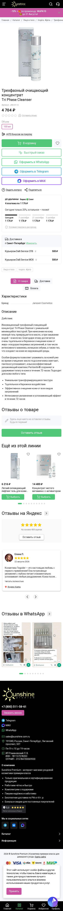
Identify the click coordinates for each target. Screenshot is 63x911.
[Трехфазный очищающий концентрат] (31, 55)
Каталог (16, 20)
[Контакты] (57, 4)
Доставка (45, 281)
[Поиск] (50, 4)
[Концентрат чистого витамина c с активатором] (46, 466)
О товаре (23, 281)
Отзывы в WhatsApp (23, 613)
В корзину (29, 143)
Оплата (34, 288)
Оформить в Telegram (34, 171)
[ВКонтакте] (13, 825)
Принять (14, 891)
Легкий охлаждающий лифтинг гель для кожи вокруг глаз (14, 490)
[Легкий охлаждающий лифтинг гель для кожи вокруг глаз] (16, 466)
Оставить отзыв (31, 432)
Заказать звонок (13, 713)
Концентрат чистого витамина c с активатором (46, 489)
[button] (20, 503)
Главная (5, 20)
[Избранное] (57, 143)
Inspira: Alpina (44, 20)
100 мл (7, 126)
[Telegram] (5, 825)
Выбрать (15, 497)
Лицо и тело (28, 20)
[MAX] (22, 825)
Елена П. (19, 554)
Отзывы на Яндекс (22, 513)
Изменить (31, 243)
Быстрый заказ (34, 152)
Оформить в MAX (34, 181)
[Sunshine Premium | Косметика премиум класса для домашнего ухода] (16, 4)
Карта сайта (40, 857)
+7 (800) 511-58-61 (14, 706)
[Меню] (4, 4)
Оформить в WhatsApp (34, 162)
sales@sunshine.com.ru (18, 736)
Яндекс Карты (14, 587)
